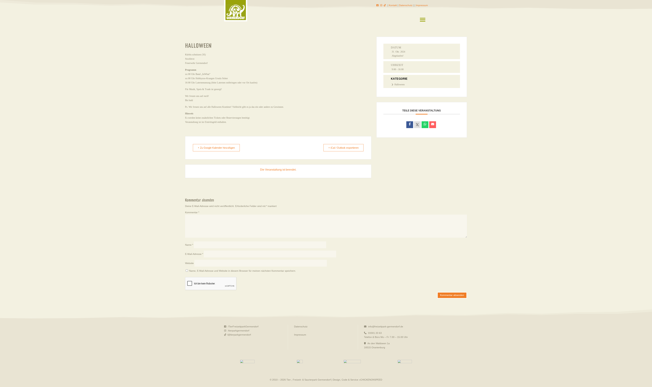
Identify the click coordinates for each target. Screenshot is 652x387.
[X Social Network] (417, 124)
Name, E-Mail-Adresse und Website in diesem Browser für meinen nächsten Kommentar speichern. (242, 270)
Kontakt (393, 5)
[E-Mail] (432, 124)
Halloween (399, 84)
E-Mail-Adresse (194, 254)
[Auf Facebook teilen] (409, 124)
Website (189, 263)
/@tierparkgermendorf (239, 334)
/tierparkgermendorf (238, 330)
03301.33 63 (374, 333)
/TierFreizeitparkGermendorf (242, 326)
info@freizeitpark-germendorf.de (385, 326)
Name (189, 244)
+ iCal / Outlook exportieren (343, 147)
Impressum (422, 5)
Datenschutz (405, 5)
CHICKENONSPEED (371, 379)
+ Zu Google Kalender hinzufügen (216, 147)
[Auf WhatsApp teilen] (425, 124)
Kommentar (192, 212)
